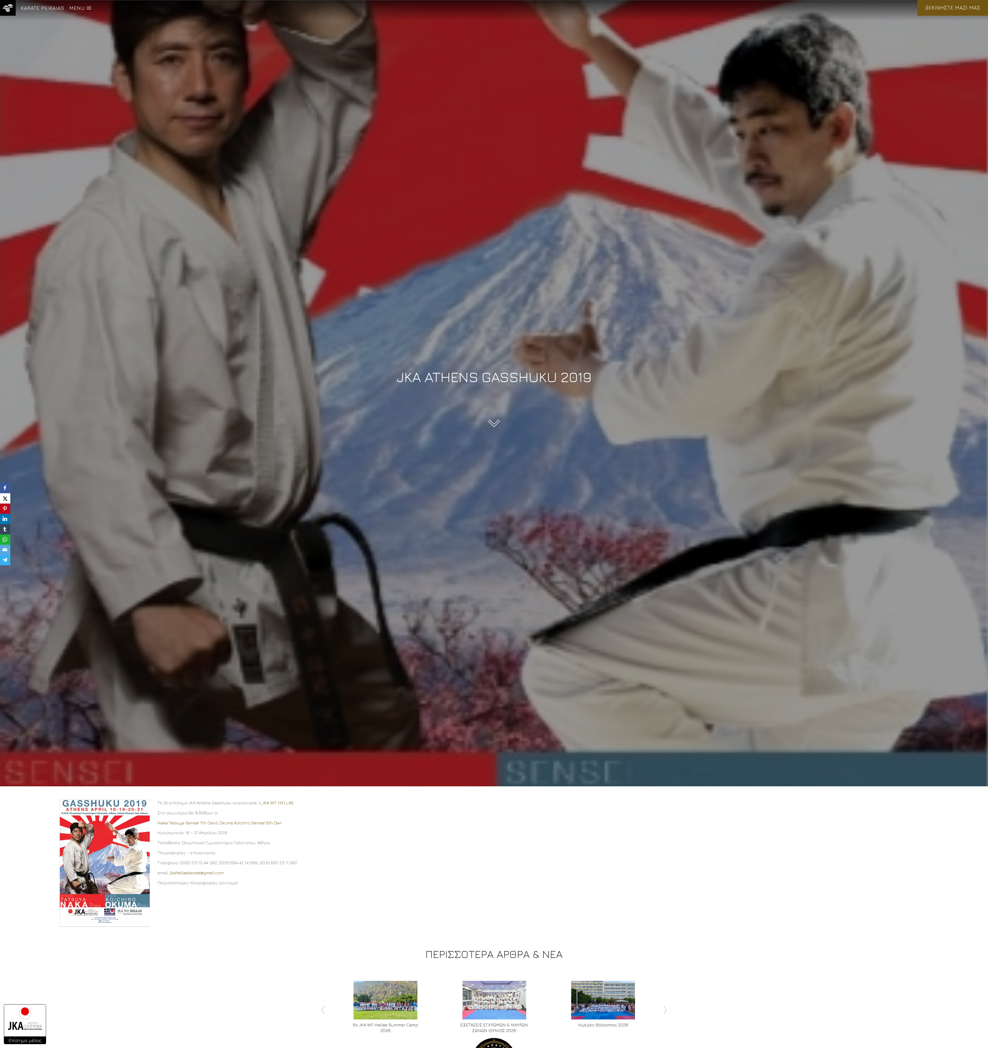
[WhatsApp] (5, 539)
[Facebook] (5, 488)
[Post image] (385, 1000)
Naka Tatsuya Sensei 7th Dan (186, 822)
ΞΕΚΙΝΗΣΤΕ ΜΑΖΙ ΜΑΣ (952, 8)
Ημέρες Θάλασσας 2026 (603, 1024)
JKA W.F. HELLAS (277, 802)
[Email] (5, 550)
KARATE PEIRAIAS (42, 8)
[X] (5, 498)
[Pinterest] (5, 509)
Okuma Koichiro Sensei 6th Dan (250, 822)
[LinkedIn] (5, 519)
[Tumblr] (5, 529)
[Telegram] (5, 560)
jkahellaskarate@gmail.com (197, 872)
